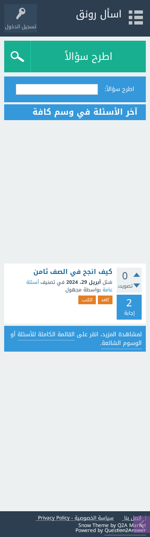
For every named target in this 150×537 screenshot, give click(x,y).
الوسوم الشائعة (122, 343)
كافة (105, 299)
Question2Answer (125, 530)
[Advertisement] (75, 192)
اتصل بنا (132, 518)
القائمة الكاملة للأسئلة (46, 334)
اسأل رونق (99, 14)
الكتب (87, 299)
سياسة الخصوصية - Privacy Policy (76, 518)
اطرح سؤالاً (88, 56)
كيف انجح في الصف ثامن (72, 272)
